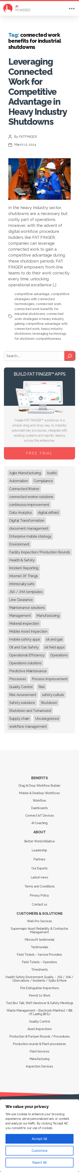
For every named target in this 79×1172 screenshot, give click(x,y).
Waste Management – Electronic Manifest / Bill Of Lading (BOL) (39, 1012)
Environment (19, 544)
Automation (18, 481)
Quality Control (21, 687)
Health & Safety (22, 560)
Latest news (39, 877)
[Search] (69, 356)
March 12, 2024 (25, 145)
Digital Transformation (26, 520)
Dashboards (39, 808)
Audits (52, 473)
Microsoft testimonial (39, 939)
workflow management (28, 726)
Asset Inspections (39, 1029)
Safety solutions (22, 703)
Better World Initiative (39, 841)
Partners (39, 859)
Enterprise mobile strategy (30, 536)
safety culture (53, 695)
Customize (40, 1150)
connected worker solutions (31, 497)
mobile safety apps (24, 639)
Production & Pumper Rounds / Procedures (39, 1036)
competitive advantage (32, 294)
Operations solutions (25, 663)
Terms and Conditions (39, 886)
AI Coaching (39, 823)
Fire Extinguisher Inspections (39, 988)
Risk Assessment (22, 695)
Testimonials (39, 947)
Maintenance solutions (27, 608)
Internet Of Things (23, 576)
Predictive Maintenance (28, 671)
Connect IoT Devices (39, 815)
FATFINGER (28, 137)
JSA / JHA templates (26, 592)
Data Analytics (20, 513)
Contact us (39, 904)
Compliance (43, 481)
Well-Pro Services (39, 921)
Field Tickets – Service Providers (39, 954)
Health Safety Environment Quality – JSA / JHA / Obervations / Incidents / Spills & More (39, 978)
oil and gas (54, 639)
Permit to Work (39, 995)
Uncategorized (47, 718)
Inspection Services (39, 1066)
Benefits (39, 778)
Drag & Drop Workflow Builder (39, 785)
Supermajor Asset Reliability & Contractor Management (39, 930)
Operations (59, 655)
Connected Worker (24, 489)
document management (28, 528)
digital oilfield (48, 513)
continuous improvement (29, 505)
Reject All (39, 1162)
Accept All (39, 1139)
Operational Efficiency (27, 655)
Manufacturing (47, 616)
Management (20, 616)
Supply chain (19, 718)
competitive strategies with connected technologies (41, 299)
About (39, 832)
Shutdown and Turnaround (30, 711)
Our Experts (39, 868)
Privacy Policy (39, 895)
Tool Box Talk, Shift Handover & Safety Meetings (39, 1003)
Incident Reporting (23, 568)
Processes (17, 679)
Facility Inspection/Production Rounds (39, 552)
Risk (41, 687)
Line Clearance (21, 600)
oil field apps (54, 647)
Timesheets (39, 969)
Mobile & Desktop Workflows (39, 793)
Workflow (39, 800)
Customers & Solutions (39, 913)
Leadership (39, 850)
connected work (48, 304)
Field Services (39, 1051)
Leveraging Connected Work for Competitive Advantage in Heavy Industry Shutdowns (37, 91)
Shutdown (49, 703)
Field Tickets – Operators (39, 962)
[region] (39, 1135)
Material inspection (24, 623)
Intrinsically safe (21, 584)
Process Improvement (50, 679)
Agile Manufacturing (25, 473)
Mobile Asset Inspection (28, 631)
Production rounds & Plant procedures (39, 1044)
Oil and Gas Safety (24, 647)
